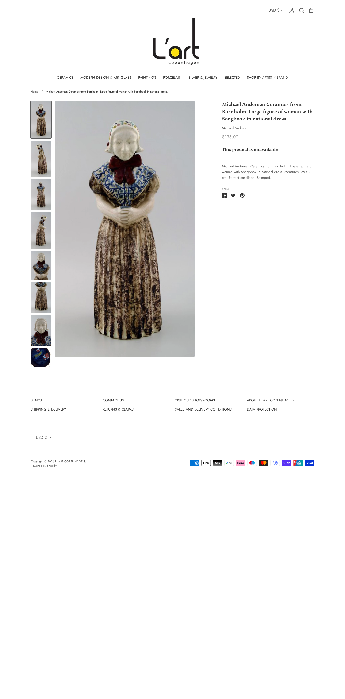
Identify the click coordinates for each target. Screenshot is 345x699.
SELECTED (232, 77)
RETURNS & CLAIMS (118, 409)
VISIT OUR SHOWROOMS (195, 400)
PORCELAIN (172, 77)
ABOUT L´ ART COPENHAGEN (270, 400)
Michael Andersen (235, 128)
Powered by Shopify (44, 465)
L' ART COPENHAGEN (70, 461)
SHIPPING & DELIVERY (48, 409)
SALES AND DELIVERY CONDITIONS (203, 409)
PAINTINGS (147, 77)
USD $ (274, 10)
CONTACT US (113, 400)
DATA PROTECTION (262, 409)
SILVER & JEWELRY (203, 77)
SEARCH (37, 400)
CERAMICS (65, 77)
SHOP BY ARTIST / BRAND (267, 77)
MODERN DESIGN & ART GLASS (105, 77)
